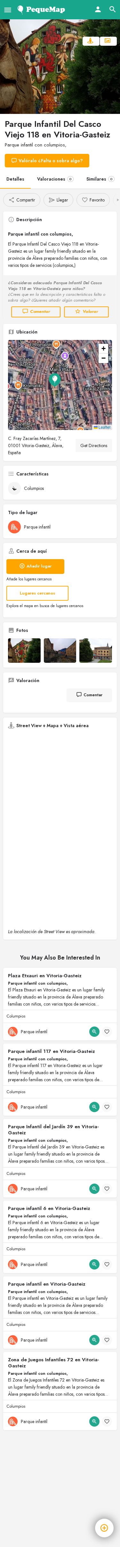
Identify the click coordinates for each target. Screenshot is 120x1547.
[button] (60, 385)
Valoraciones (54, 179)
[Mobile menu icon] (7, 10)
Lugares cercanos (37, 593)
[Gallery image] (24, 650)
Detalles (15, 179)
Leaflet (104, 427)
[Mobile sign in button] (98, 9)
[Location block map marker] (54, 380)
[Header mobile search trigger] (112, 9)
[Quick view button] (94, 1032)
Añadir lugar (39, 566)
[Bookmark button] (107, 1032)
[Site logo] (42, 9)
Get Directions (93, 445)
